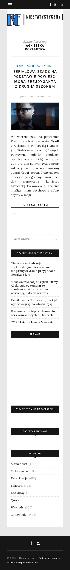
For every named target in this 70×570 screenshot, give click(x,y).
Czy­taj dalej (35, 205)
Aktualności (19, 464)
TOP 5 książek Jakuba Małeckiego (34, 322)
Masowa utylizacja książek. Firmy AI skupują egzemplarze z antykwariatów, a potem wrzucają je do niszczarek (34, 287)
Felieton (17, 485)
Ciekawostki (19, 471)
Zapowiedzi (45, 66)
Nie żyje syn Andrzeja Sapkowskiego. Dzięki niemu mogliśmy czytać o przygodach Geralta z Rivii (33, 268)
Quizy (15, 500)
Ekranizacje (26, 66)
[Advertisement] (35, 371)
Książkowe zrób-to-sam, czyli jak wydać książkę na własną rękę (34, 302)
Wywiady (17, 507)
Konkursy (17, 493)
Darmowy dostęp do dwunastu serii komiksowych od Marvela (33, 313)
